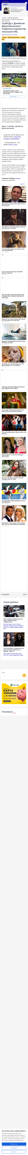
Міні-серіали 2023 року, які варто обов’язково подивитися (13, 892)
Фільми (13, 925)
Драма (10, 896)
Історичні (18, 896)
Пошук (3, 944)
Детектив (6, 896)
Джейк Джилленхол (14, 37)
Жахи (14, 896)
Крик (11, 926)
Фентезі (16, 897)
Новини (9, 925)
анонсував (17, 170)
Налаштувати (14, 1148)
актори (4, 37)
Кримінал (6, 897)
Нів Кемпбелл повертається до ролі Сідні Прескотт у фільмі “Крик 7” (14, 921)
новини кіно (16, 926)
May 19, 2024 (13, 136)
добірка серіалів (14, 899)
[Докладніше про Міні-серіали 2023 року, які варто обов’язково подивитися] (14, 882)
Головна (4, 18)
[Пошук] (24, 947)
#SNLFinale (17, 129)
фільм (21, 926)
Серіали (11, 897)
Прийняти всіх (14, 1144)
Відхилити (14, 1152)
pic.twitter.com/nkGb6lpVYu (11, 131)
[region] (14, 1141)
